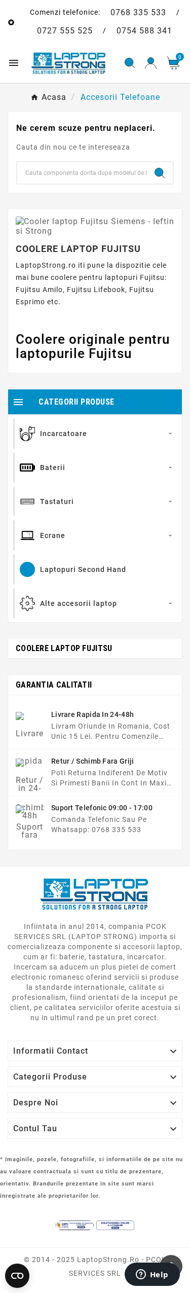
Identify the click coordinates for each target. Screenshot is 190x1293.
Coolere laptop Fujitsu (64, 648)
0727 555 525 (65, 30)
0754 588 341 (144, 30)
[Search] (160, 172)
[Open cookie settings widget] (17, 1276)
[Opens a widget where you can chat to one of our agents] (152, 1275)
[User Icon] (151, 63)
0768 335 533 (138, 12)
